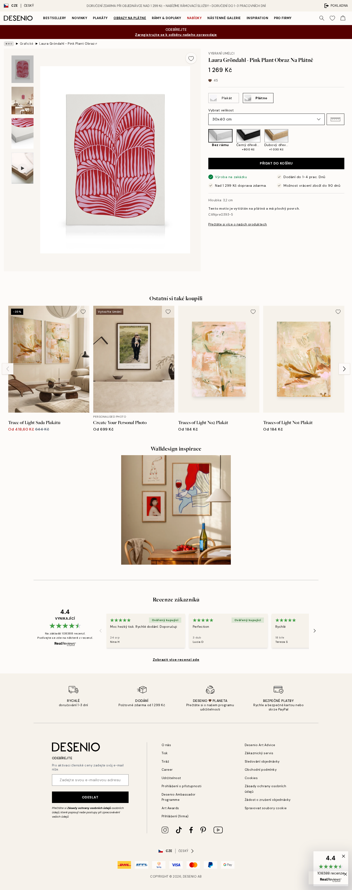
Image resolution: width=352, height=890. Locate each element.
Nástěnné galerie (224, 18)
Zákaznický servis (259, 753)
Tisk (165, 753)
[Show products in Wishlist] (332, 18)
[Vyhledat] (322, 18)
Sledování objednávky (262, 761)
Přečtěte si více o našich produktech (237, 224)
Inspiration (257, 18)
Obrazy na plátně (130, 18)
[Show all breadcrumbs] (9, 43)
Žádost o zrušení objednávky (268, 800)
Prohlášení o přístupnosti (182, 786)
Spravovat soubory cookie (266, 808)
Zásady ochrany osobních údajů (89, 808)
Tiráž (165, 761)
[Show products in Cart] (343, 18)
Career (167, 770)
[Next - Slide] (348, 140)
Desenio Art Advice (260, 745)
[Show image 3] (22, 133)
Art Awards (170, 808)
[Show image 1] (22, 69)
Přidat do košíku (276, 163)
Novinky (79, 18)
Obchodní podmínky (261, 770)
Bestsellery (54, 18)
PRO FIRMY (283, 18)
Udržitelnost (171, 778)
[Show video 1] (22, 168)
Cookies (251, 778)
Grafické (27, 44)
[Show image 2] (22, 100)
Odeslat (90, 797)
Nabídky (194, 18)
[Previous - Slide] (204, 140)
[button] (335, 119)
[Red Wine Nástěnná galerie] (176, 510)
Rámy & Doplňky (166, 18)
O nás (166, 745)
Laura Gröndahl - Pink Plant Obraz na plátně (68, 44)
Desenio (190, 876)
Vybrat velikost (221, 110)
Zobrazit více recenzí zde (176, 659)
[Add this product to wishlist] (191, 58)
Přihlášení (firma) (175, 816)
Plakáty (100, 18)
